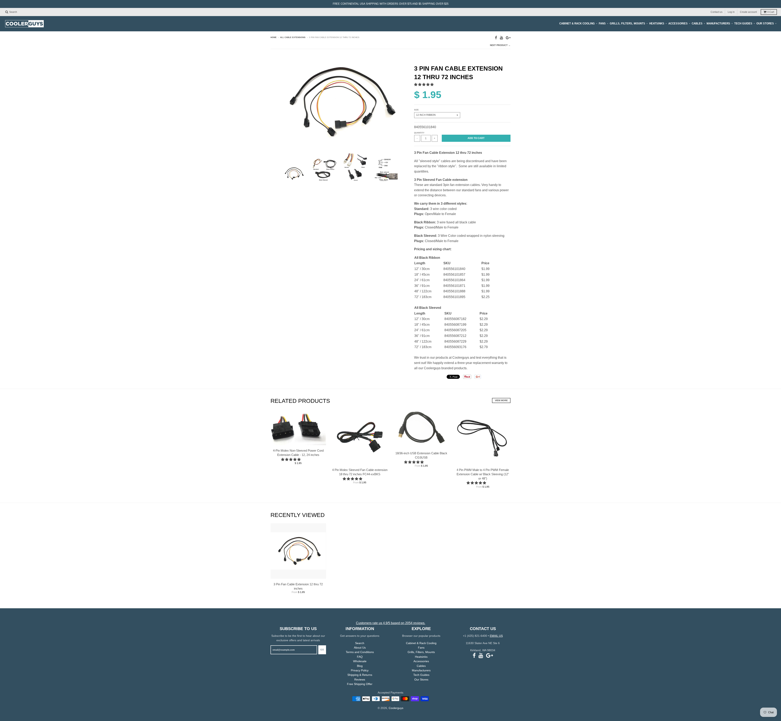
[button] (424, 84)
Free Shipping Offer (359, 684)
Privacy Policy (360, 670)
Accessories (678, 23)
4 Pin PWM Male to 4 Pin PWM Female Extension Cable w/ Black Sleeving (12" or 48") (483, 474)
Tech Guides (743, 23)
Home (274, 37)
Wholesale (360, 661)
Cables (697, 23)
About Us (360, 647)
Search (359, 643)
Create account (748, 11)
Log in (731, 11)
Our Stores (765, 23)
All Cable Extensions (292, 37)
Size (416, 110)
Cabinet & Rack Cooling (577, 23)
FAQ (360, 656)
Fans (602, 23)
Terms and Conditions (360, 652)
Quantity (419, 133)
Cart (770, 12)
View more (501, 400)
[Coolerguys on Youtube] (501, 38)
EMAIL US (496, 635)
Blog (360, 665)
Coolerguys (396, 708)
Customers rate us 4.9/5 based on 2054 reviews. (390, 623)
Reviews (359, 679)
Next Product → (500, 45)
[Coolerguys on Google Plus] (508, 38)
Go (322, 649)
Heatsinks (656, 23)
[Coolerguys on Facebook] (496, 38)
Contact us (716, 11)
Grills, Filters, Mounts (627, 23)
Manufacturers (718, 23)
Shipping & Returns (359, 674)
